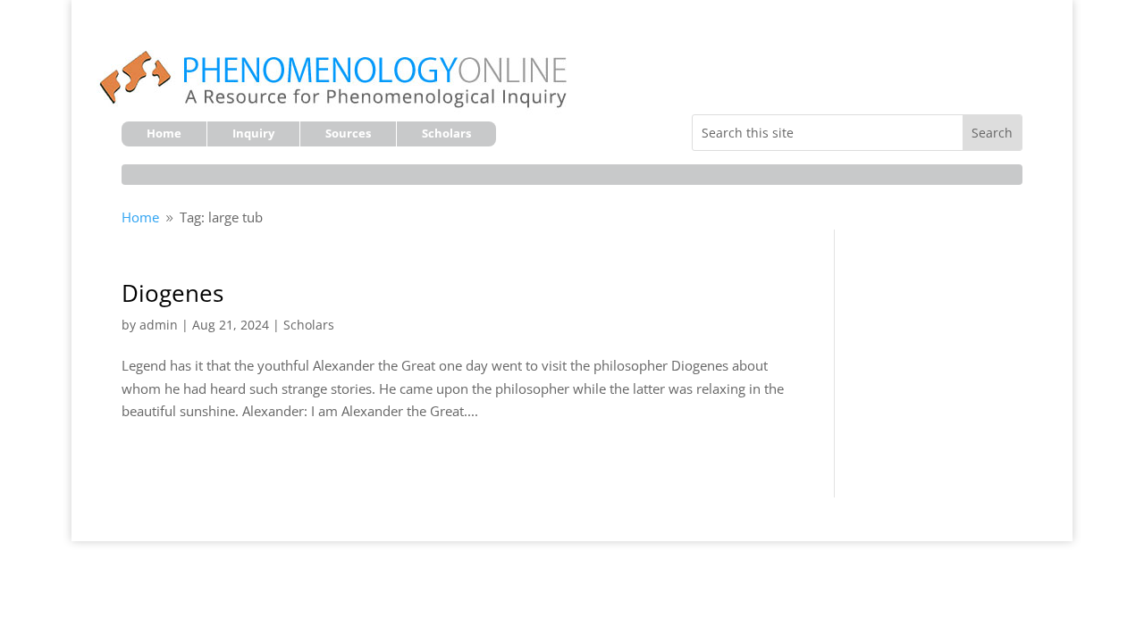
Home (164, 134)
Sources (348, 134)
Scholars (446, 134)
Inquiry (253, 134)
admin (158, 324)
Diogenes (172, 293)
